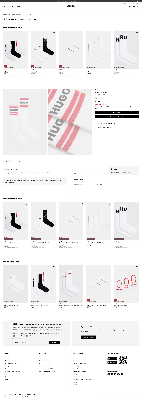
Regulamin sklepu (43, 358)
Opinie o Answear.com (10, 360)
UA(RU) (137, 394)
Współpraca (8, 366)
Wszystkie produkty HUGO (116, 116)
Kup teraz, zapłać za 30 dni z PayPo (82, 379)
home (18, 6)
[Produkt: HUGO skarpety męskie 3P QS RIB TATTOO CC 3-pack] (43, 50)
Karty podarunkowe (78, 374)
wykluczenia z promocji (58, 330)
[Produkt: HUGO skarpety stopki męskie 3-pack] (126, 284)
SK (132, 394)
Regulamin (15, 394)
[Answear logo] (71, 6)
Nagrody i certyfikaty (10, 363)
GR (116, 394)
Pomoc (75, 382)
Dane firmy (21, 394)
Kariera (7, 379)
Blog (40, 363)
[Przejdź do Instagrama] (112, 374)
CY (111, 394)
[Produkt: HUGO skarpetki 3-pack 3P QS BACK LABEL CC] (15, 50)
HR (119, 394)
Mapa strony (35, 394)
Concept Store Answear (79, 368)
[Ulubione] (134, 6)
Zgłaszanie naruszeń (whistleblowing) (14, 374)
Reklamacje (76, 366)
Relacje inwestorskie (10, 368)
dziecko (13, 6)
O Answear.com (9, 358)
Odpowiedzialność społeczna (12, 371)
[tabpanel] (71, 178)
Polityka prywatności (7, 394)
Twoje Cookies (28, 394)
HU (121, 394)
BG (109, 394)
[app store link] (112, 362)
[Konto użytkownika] (130, 6)
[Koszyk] (138, 6)
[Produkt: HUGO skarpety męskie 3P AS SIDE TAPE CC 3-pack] (71, 50)
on (8, 6)
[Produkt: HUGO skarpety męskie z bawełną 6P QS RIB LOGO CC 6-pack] (71, 284)
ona (4, 6)
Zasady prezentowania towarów (47, 371)
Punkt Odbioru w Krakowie (79, 371)
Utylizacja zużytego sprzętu (46, 374)
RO (127, 394)
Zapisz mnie (54, 342)
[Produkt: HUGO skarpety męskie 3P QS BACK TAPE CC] (98, 50)
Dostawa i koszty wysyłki (79, 358)
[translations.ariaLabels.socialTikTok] (118, 374)
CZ (114, 394)
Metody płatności (77, 360)
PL (125, 394)
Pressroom (7, 376)
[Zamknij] (138, 1)
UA (134, 394)
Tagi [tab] (19, 161)
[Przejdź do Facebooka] (108, 374)
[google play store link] (112, 358)
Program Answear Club (45, 366)
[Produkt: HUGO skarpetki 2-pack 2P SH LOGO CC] (15, 284)
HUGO (96, 89)
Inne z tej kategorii (116, 112)
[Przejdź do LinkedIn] (122, 374)
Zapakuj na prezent (78, 376)
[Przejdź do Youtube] (115, 374)
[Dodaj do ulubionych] (26, 32)
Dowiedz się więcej (88, 337)
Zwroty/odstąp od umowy (79, 363)
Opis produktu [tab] (9, 161)
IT (123, 394)
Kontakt (75, 384)
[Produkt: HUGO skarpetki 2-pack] (126, 50)
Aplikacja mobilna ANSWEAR (46, 368)
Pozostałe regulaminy (44, 360)
